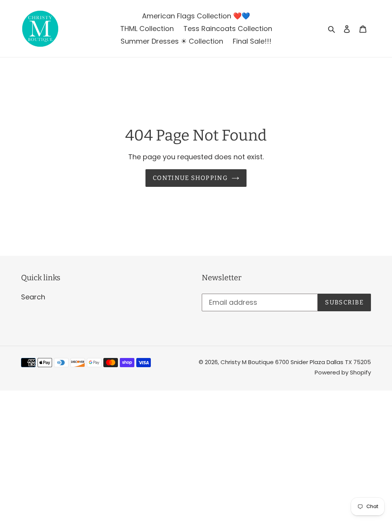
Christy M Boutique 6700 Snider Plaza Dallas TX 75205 (295, 362)
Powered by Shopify (343, 372)
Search (33, 297)
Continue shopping (190, 177)
